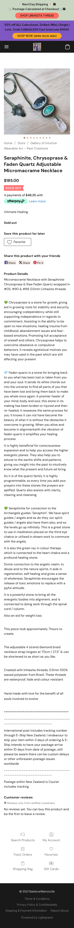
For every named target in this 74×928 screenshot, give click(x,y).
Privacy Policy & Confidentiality (37, 904)
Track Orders (22, 854)
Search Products (23, 840)
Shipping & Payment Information (26, 910)
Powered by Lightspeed (37, 917)
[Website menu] (6, 46)
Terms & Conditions (37, 898)
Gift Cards (51, 869)
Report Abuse (60, 910)
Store (21, 143)
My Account (51, 840)
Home (8, 143)
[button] (37, 16)
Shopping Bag (23, 869)
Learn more (37, 201)
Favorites (51, 854)
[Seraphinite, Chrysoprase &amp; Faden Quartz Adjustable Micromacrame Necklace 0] (37, 101)
